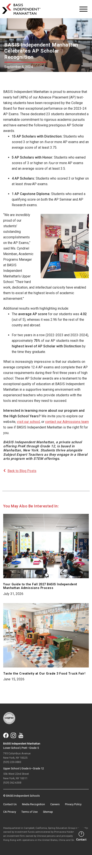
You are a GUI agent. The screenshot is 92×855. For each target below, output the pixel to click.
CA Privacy (9, 811)
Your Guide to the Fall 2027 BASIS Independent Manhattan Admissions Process (40, 586)
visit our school (28, 422)
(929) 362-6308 (12, 782)
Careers (55, 804)
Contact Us (10, 804)
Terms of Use (29, 811)
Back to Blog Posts (21, 471)
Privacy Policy (73, 804)
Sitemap (48, 811)
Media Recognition (33, 804)
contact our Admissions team (67, 422)
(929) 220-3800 (12, 762)
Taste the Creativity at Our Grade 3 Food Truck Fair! (44, 673)
